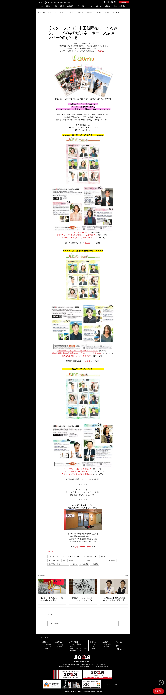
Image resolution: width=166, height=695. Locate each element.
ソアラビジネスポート (91, 556)
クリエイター (80, 560)
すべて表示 (124, 575)
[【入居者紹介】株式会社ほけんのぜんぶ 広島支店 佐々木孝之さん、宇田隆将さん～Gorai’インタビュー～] (114, 586)
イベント (63, 12)
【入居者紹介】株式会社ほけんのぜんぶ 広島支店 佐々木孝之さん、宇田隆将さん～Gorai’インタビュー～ (114, 599)
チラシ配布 (94, 564)
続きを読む (116, 12)
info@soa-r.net (104, 666)
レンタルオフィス (54, 560)
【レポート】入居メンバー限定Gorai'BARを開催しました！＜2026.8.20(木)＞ (51, 599)
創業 (88, 560)
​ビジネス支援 (73, 642)
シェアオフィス (53, 556)
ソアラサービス (98, 560)
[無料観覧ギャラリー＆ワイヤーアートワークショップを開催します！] (83, 586)
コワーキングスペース (74, 556)
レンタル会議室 (110, 560)
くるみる (74, 564)
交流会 (107, 12)
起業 (64, 560)
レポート (80, 12)
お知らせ (89, 12)
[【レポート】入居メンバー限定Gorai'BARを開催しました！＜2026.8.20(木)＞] (52, 586)
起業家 (103, 556)
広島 (62, 556)
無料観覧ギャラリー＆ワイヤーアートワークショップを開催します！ (82, 599)
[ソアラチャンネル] (111, 2)
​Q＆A (117, 646)
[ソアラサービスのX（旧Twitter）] (108, 2)
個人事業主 (52, 564)
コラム (72, 12)
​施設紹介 (45, 642)
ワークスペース (63, 564)
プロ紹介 (98, 12)
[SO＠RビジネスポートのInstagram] (115, 2)
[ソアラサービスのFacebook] (104, 2)
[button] (126, 12)
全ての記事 (41, 12)
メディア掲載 (84, 564)
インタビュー (52, 12)
